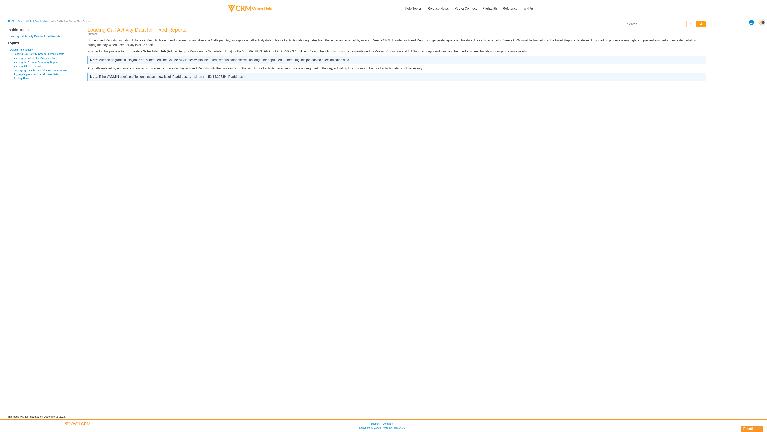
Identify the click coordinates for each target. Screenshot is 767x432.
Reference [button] (510, 8)
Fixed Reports (19, 21)
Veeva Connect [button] (466, 8)
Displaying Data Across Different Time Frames (41, 70)
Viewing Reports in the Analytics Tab (35, 58)
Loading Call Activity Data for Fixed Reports (35, 36)
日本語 (528, 8)
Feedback (752, 429)
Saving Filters (22, 78)
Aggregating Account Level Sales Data (36, 74)
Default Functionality (37, 21)
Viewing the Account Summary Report (36, 62)
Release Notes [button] (438, 8)
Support (375, 423)
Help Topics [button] (413, 8)
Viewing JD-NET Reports (28, 66)
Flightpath (490, 8)
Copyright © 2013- (382, 427)
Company (388, 423)
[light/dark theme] (761, 22)
